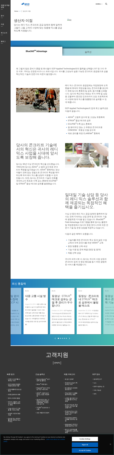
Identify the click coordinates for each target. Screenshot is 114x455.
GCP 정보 (96, 374)
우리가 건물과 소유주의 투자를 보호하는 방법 (14, 403)
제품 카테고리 (69, 374)
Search (106, 4)
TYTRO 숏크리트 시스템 (43, 408)
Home (16, 11)
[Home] (26, 6)
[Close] (110, 444)
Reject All (85, 445)
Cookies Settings (84, 439)
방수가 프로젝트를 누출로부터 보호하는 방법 (71, 431)
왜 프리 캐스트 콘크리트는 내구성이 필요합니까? (71, 406)
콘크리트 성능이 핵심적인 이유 (71, 383)
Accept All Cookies (85, 450)
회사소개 (4, 33)
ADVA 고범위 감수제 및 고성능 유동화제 (43, 394)
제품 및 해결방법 (5, 6)
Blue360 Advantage (36, 51)
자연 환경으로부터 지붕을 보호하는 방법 (71, 419)
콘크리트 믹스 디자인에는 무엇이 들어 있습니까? (71, 413)
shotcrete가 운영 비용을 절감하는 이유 (71, 425)
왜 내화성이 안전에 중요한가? (71, 388)
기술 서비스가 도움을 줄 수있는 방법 (14, 409)
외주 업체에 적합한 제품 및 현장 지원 (14, 385)
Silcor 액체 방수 (42, 384)
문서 (2, 16)
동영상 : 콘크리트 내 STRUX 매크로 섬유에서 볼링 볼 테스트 (88, 300)
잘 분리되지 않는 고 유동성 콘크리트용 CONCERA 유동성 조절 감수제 (43, 402)
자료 (2, 24)
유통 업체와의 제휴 (14, 394)
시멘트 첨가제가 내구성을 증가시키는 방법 (71, 400)
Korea (98, 4)
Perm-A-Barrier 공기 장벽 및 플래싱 (43, 380)
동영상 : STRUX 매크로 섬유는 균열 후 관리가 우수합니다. (62, 300)
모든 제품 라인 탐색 (43, 413)
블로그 (3, 41)
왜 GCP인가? (98, 379)
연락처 (57, 363)
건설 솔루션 (40, 374)
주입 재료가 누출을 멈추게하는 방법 (71, 393)
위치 (95, 394)
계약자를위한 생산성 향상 (14, 390)
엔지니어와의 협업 (14, 398)
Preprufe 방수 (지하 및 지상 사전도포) (43, 388)
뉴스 (95, 383)
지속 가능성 (97, 390)
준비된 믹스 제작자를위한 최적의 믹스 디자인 (14, 420)
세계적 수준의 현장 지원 (14, 414)
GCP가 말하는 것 (99, 386)
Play (38, 100)
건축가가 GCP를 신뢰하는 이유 (14, 380)
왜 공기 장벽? (69, 379)
